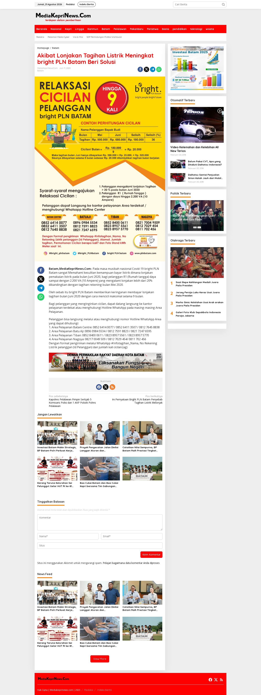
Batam (40, 70)
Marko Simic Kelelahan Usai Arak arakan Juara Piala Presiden (199, 304)
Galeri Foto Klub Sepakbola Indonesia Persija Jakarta (198, 314)
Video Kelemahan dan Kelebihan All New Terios (194, 149)
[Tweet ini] (146, 69)
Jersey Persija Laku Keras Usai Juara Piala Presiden (198, 294)
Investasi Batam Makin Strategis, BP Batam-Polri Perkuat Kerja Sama (56, 449)
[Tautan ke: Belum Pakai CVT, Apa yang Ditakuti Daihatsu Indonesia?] (177, 163)
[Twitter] (105, 387)
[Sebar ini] (140, 69)
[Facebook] (99, 387)
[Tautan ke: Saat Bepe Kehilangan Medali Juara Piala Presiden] (197, 262)
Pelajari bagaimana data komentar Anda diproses (131, 563)
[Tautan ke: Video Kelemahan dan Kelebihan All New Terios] (197, 125)
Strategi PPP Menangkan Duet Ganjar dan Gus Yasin (194, 217)
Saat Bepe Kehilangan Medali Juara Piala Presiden (197, 284)
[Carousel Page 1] (195, 227)
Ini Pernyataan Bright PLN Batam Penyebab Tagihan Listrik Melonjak (137, 399)
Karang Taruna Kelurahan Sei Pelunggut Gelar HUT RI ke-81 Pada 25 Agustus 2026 (54, 484)
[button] (223, 4)
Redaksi (88, 689)
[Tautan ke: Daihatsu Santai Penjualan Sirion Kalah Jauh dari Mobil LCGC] (177, 177)
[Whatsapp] (159, 69)
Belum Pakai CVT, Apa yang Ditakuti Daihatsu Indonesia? (205, 163)
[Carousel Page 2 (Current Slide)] (199, 227)
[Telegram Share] (152, 69)
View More (99, 658)
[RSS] (112, 387)
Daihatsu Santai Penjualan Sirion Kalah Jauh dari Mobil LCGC (204, 176)
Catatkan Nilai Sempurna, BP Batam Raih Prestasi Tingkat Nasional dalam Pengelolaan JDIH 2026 (140, 449)
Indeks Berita (104, 689)
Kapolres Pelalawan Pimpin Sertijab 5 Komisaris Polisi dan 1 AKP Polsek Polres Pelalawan (72, 401)
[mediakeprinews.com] (63, 16)
